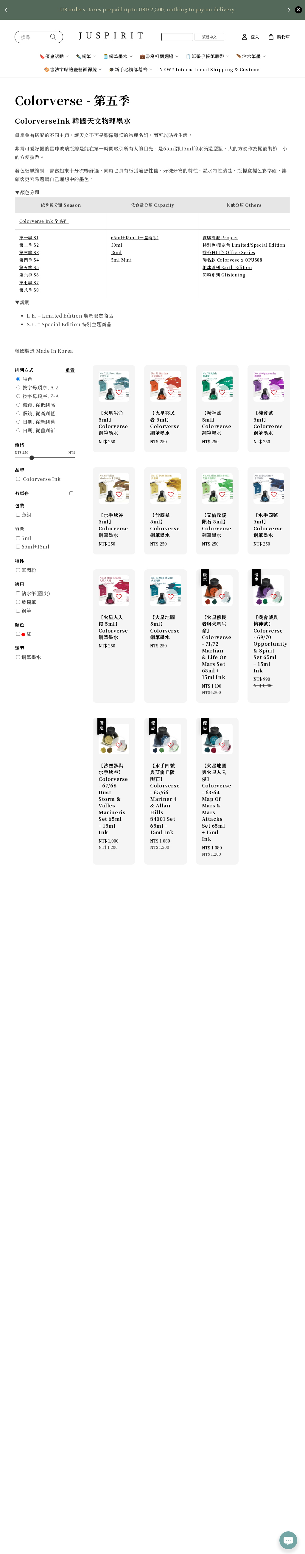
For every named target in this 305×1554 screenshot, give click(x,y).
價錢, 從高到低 (39, 413)
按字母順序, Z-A (41, 396)
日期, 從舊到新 (39, 430)
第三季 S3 (29, 252)
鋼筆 (26, 610)
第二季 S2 (29, 245)
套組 (26, 514)
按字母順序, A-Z (41, 387)
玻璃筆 (28, 602)
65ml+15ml (35, 546)
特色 (27, 379)
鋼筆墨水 (31, 657)
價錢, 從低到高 (39, 404)
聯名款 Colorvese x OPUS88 (232, 260)
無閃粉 (28, 570)
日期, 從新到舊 (39, 421)
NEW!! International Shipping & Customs (210, 69)
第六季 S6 (29, 275)
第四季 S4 (29, 260)
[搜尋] (53, 37)
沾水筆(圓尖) (35, 593)
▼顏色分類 (27, 192)
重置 (70, 370)
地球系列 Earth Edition (227, 267)
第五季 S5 (29, 267)
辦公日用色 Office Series (229, 252)
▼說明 (22, 302)
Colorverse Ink (42, 478)
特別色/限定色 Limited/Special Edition (244, 245)
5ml (26, 538)
